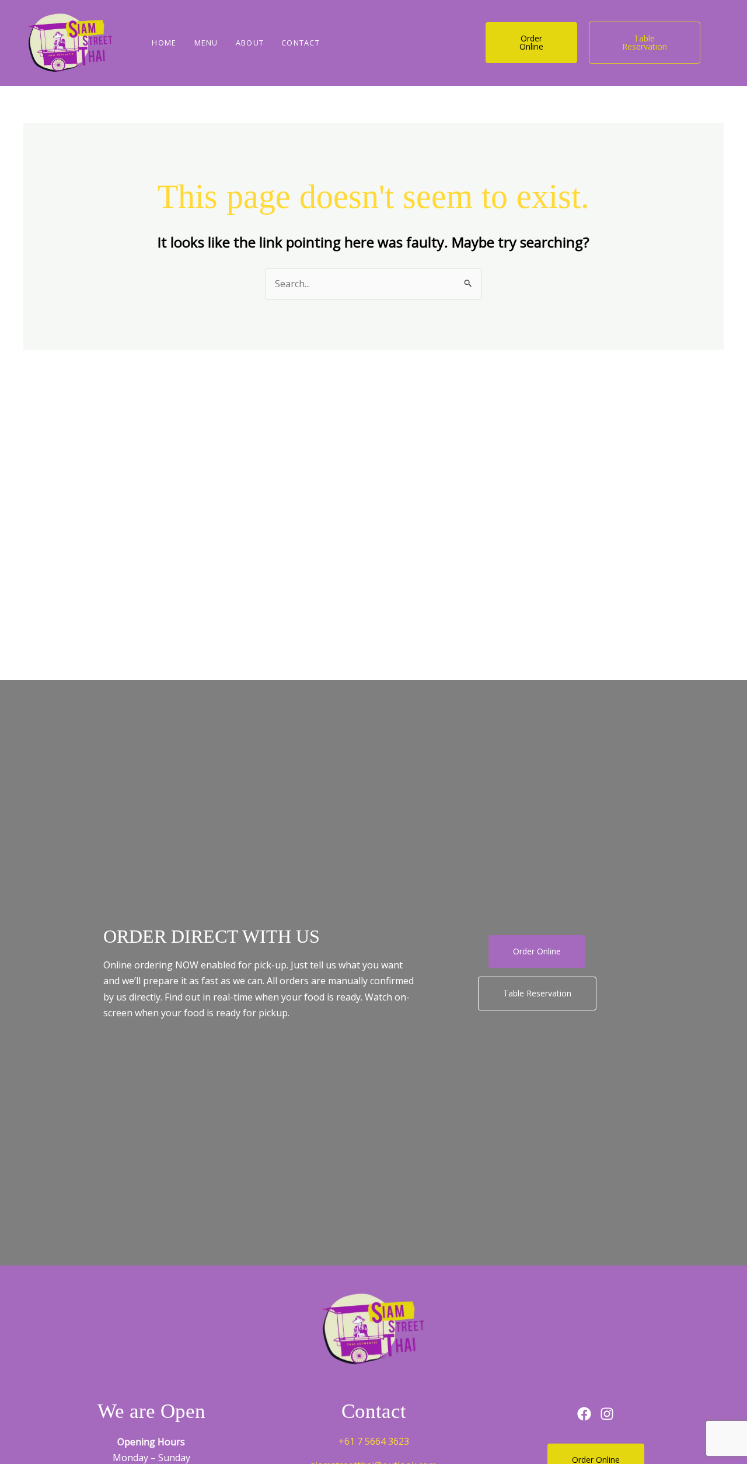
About (250, 42)
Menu (206, 42)
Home (164, 42)
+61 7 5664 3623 (373, 1441)
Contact (300, 42)
